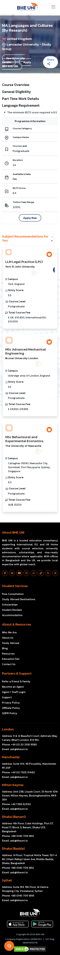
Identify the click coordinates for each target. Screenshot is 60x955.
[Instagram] (26, 573)
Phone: (19, 744)
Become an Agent (13, 687)
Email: (15, 749)
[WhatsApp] (33, 573)
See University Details (13, 60)
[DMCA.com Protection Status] (30, 949)
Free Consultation (13, 594)
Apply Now (30, 218)
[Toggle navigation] (53, 6)
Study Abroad (10, 643)
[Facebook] (5, 573)
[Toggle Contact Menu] (9, 946)
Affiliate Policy (11, 708)
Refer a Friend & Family (16, 681)
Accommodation (12, 615)
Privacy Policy (11, 703)
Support (7, 697)
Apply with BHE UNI (16, 64)
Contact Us (8, 664)
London (8, 729)
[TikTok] (41, 573)
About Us (7, 638)
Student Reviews (12, 610)
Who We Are (9, 632)
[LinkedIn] (12, 573)
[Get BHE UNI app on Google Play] (42, 924)
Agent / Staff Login (14, 692)
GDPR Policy (9, 713)
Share (50, 59)
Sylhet (7, 880)
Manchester (11, 757)
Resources (8, 653)
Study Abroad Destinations (18, 599)
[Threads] (55, 573)
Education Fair (11, 659)
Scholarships (10, 604)
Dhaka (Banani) (14, 816)
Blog (5, 648)
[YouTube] (19, 573)
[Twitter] (48, 573)
